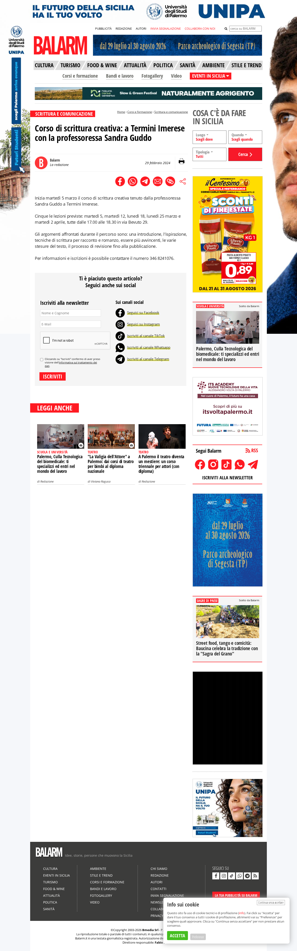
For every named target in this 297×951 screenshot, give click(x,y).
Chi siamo (159, 868)
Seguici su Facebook (143, 312)
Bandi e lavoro (119, 76)
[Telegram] (120, 358)
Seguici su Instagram (143, 324)
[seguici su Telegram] (247, 875)
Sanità (49, 909)
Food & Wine (54, 889)
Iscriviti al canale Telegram (148, 358)
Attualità (51, 895)
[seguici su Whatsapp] (239, 875)
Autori (156, 882)
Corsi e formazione (80, 76)
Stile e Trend (101, 875)
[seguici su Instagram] (223, 875)
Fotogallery (152, 76)
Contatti (158, 889)
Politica (50, 902)
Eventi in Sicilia (56, 875)
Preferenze (198, 937)
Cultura (50, 868)
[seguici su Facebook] (215, 875)
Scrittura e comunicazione (171, 112)
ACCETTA (177, 935)
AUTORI (141, 28)
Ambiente (98, 868)
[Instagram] (120, 324)
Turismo (50, 882)
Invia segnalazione (167, 895)
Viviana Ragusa (100, 481)
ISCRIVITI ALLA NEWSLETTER (227, 477)
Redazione (47, 481)
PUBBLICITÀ (103, 28)
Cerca (243, 154)
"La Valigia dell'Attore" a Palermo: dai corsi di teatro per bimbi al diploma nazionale (110, 464)
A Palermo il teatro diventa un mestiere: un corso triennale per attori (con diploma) (161, 464)
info (241, 913)
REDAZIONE (124, 28)
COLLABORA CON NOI (200, 28)
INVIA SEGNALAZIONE (165, 28)
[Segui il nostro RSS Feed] (255, 875)
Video (176, 76)
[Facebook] (120, 312)
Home (121, 112)
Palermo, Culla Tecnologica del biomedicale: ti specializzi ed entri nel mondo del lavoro (60, 464)
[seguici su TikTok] (231, 875)
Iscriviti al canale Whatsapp (148, 347)
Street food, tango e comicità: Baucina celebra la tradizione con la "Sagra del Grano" (227, 648)
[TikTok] (120, 335)
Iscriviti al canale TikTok (146, 335)
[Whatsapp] (120, 347)
